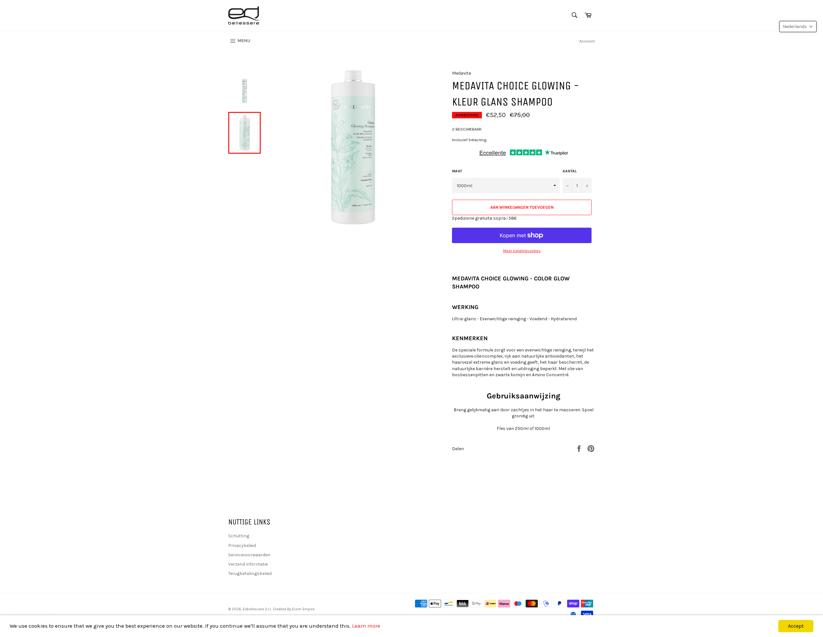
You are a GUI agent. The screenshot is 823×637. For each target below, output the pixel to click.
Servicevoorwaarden (249, 555)
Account (587, 41)
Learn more (366, 626)
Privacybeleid (242, 545)
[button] (798, 26)
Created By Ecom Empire (293, 609)
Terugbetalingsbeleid (250, 573)
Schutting (238, 536)
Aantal (570, 171)
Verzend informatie (248, 564)
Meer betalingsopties (522, 251)
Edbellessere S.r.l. (257, 609)
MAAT (457, 171)
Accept (796, 626)
